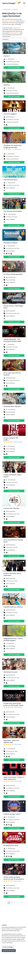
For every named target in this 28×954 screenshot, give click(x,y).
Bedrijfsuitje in (6, 9)
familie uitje (12, 21)
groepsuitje (5, 21)
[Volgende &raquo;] (21, 902)
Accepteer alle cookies (9, 950)
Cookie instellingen (8, 947)
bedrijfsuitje (15, 28)
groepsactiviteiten (14, 33)
